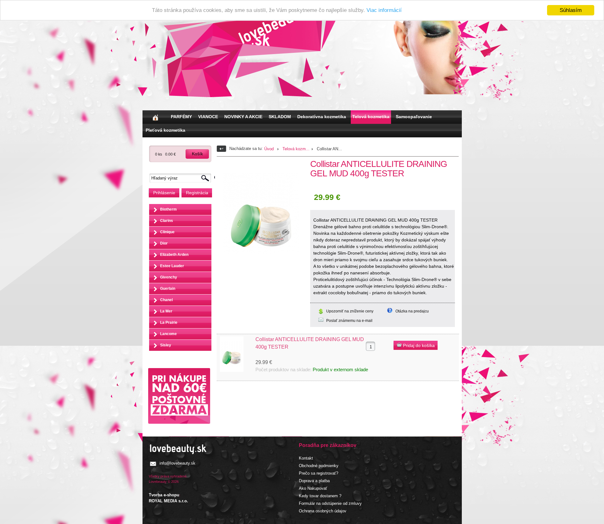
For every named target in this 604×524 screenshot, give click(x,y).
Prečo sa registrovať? (318, 473)
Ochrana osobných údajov (322, 511)
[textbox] (182, 178)
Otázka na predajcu (412, 311)
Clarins (166, 220)
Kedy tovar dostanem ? (320, 496)
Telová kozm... (296, 148)
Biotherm (168, 209)
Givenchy (168, 277)
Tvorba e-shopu (164, 495)
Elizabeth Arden (174, 254)
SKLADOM (280, 116)
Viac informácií (384, 11)
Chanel (166, 300)
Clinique (167, 232)
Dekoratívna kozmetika (321, 116)
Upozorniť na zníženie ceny (349, 311)
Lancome (168, 334)
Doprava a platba (314, 480)
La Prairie (168, 322)
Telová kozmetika (370, 116)
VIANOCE (208, 116)
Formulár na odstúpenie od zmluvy (330, 503)
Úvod (269, 148)
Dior (164, 243)
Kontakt (306, 458)
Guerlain (167, 288)
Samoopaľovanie (414, 116)
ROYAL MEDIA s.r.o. (168, 501)
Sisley (165, 345)
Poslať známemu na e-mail (349, 320)
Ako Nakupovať (313, 488)
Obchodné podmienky (318, 465)
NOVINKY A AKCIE (243, 116)
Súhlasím (571, 10)
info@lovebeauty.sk (177, 463)
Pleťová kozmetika (165, 130)
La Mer (166, 311)
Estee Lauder (172, 266)
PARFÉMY (181, 116)
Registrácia (197, 192)
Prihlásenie (164, 192)
